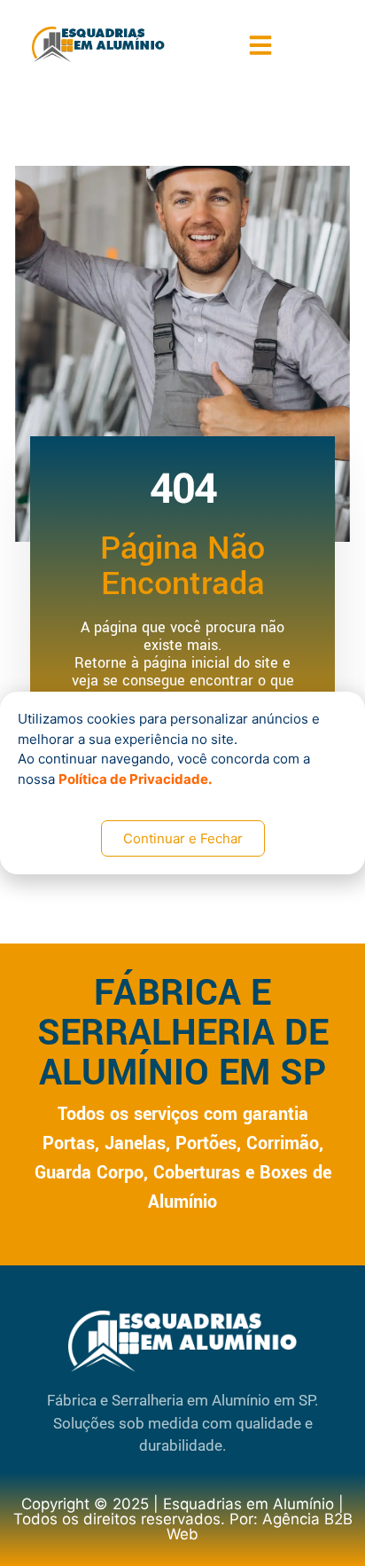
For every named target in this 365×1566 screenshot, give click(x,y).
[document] (182, 783)
